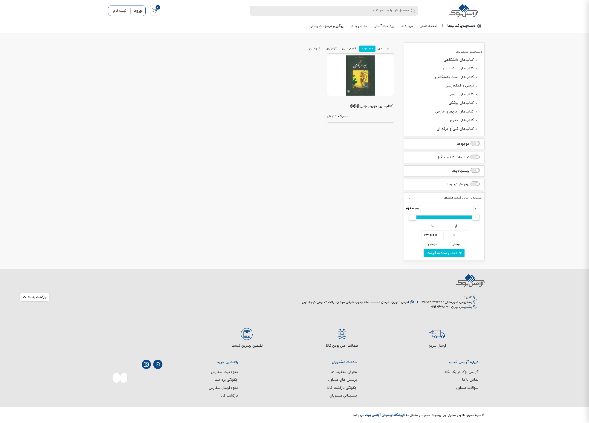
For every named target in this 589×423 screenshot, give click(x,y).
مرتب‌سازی (383, 48)
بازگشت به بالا (37, 297)
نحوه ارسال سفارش (223, 388)
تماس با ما (358, 26)
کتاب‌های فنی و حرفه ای (456, 129)
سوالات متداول (467, 388)
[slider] (476, 217)
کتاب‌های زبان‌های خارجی (455, 111)
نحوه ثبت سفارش (224, 372)
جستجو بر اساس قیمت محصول (463, 198)
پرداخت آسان (384, 26)
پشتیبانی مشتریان (343, 395)
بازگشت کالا (229, 395)
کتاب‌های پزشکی (462, 103)
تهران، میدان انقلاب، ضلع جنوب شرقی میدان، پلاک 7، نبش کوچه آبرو (350, 302)
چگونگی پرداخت (226, 379)
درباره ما (407, 26)
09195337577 (432, 302)
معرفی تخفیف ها (344, 372)
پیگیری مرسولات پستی (326, 26)
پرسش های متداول (342, 379)
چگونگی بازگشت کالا (342, 388)
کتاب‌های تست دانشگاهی (455, 77)
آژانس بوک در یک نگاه (461, 372)
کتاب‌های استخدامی (459, 68)
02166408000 (439, 307)
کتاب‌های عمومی (461, 94)
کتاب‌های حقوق (462, 120)
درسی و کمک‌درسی (460, 85)
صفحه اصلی (429, 26)
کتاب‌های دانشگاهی (459, 60)
